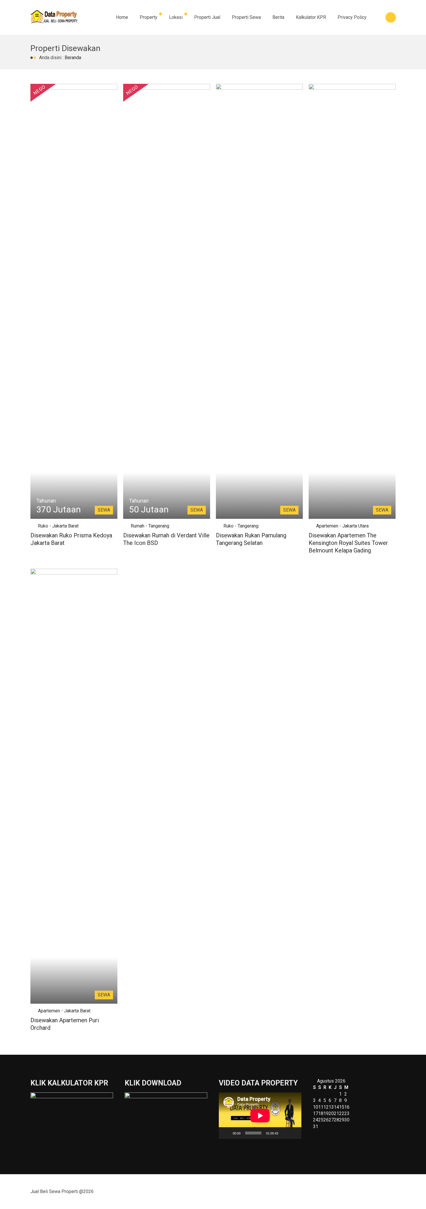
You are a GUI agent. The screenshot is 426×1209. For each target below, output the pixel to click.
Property (148, 17)
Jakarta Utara (355, 526)
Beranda (73, 57)
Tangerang (158, 526)
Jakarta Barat (65, 526)
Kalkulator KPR (311, 17)
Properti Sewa (246, 17)
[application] (260, 1115)
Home (122, 17)
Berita (278, 17)
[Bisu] (284, 1133)
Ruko (43, 526)
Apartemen (327, 526)
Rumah (137, 526)
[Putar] (226, 1133)
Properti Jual (207, 17)
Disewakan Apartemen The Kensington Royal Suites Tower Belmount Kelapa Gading (348, 543)
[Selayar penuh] (294, 1133)
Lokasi (176, 17)
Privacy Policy (352, 17)
